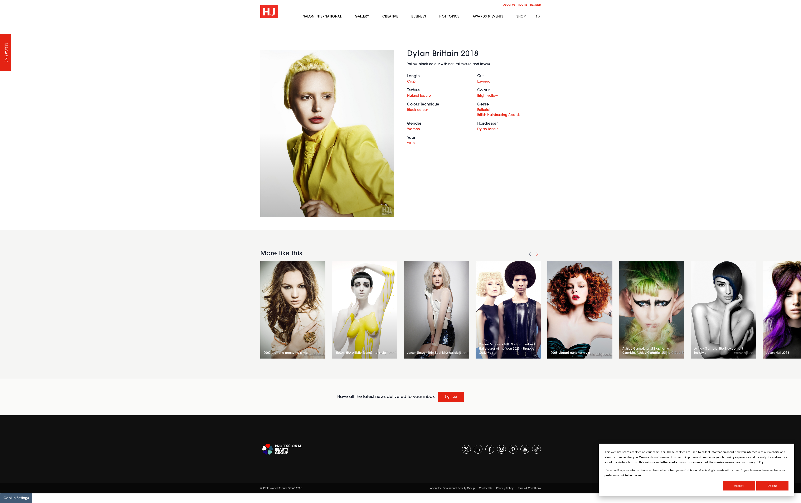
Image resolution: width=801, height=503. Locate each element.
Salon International (322, 16)
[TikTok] (536, 449)
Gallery (362, 16)
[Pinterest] (513, 449)
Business (418, 16)
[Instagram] (501, 449)
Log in (522, 5)
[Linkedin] (478, 449)
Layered (483, 81)
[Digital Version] (3, 26)
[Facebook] (490, 449)
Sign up (451, 397)
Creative (390, 16)
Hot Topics (449, 16)
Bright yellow (487, 96)
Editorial (483, 110)
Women (413, 129)
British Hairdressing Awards (498, 115)
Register (535, 5)
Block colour (417, 110)
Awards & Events (488, 16)
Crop (411, 81)
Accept (739, 485)
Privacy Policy (505, 488)
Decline (772, 485)
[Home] (269, 11)
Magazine (5, 53)
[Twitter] (466, 449)
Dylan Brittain (488, 129)
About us (509, 5)
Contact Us (485, 488)
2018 (411, 143)
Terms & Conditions (529, 488)
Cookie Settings (16, 498)
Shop (521, 16)
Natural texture (419, 96)
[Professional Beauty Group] (282, 449)
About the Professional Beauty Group (452, 488)
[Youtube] (525, 449)
